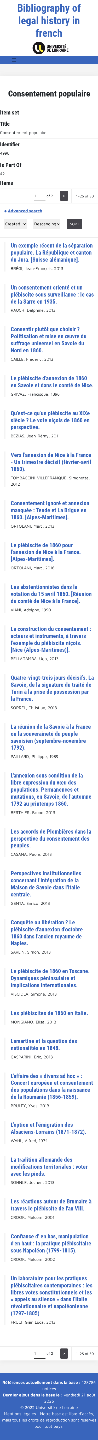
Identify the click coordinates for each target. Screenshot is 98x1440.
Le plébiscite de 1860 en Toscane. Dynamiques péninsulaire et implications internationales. (50, 978)
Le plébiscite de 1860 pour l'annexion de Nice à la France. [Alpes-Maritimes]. (46, 552)
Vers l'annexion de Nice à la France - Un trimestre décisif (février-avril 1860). (51, 461)
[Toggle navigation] (14, 60)
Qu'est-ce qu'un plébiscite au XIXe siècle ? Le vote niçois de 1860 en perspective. (50, 420)
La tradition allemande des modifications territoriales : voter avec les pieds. (49, 1166)
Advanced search (25, 210)
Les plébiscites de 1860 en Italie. (49, 1013)
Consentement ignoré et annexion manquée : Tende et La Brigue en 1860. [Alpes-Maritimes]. (50, 510)
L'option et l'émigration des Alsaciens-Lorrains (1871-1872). (48, 1128)
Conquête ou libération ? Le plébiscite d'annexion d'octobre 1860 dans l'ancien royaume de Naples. (47, 933)
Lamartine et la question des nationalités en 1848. (44, 1044)
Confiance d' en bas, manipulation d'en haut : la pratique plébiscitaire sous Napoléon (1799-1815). (51, 1243)
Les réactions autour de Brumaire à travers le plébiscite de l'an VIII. (51, 1205)
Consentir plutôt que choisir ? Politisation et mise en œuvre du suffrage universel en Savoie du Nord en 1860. (49, 340)
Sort (74, 224)
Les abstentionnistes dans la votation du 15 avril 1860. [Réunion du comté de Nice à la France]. (51, 593)
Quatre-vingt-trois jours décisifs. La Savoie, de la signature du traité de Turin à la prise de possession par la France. (52, 688)
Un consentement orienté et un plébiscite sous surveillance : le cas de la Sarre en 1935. (52, 294)
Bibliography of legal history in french (49, 20)
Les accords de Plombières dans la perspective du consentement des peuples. (51, 838)
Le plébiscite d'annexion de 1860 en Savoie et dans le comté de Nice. (52, 382)
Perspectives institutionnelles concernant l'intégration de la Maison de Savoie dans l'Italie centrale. (46, 884)
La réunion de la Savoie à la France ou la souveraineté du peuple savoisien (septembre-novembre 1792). (51, 737)
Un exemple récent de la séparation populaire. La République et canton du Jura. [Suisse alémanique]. (52, 252)
